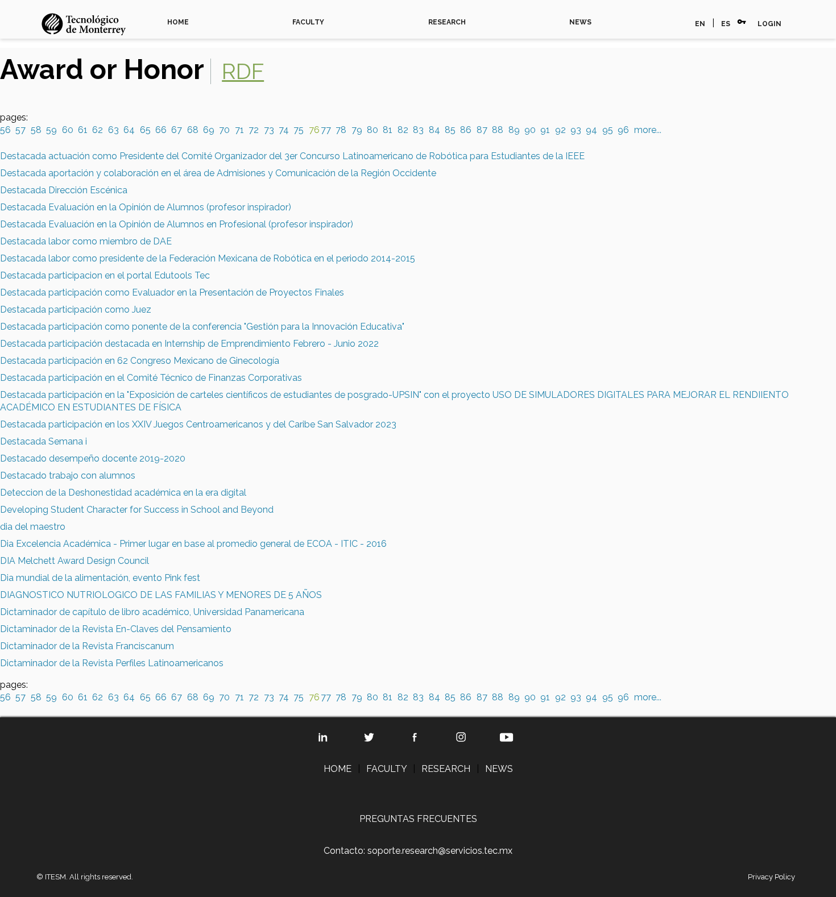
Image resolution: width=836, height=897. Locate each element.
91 (545, 129)
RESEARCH (447, 22)
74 (284, 129)
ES (725, 24)
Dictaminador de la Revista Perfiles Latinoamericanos (112, 663)
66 (161, 129)
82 (403, 129)
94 (591, 129)
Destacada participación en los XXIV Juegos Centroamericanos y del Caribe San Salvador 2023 (198, 424)
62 (97, 129)
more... (647, 129)
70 (224, 129)
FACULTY (308, 22)
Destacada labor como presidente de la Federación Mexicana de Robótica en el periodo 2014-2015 (207, 258)
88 (497, 129)
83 (418, 129)
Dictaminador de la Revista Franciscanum (87, 646)
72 (254, 129)
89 (514, 129)
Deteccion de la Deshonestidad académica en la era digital (123, 492)
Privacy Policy (771, 877)
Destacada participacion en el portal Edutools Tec (105, 275)
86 (465, 129)
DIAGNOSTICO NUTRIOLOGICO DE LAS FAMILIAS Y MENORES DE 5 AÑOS (161, 594)
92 (560, 129)
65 (145, 129)
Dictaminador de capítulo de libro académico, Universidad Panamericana (152, 612)
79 (356, 129)
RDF (243, 71)
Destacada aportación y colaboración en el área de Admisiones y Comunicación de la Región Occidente (218, 173)
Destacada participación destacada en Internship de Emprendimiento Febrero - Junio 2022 (189, 343)
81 (387, 129)
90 (530, 129)
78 (341, 129)
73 (269, 129)
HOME (178, 22)
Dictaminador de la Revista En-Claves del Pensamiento (115, 629)
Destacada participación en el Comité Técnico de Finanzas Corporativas (151, 377)
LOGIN (769, 24)
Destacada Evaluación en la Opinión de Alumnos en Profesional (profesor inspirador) (176, 224)
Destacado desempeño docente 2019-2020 (92, 458)
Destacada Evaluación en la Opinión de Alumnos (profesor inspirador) (145, 207)
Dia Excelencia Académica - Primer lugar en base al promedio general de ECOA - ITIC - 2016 (193, 543)
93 (575, 129)
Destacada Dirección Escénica (63, 190)
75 (298, 129)
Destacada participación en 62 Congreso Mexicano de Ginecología (139, 360)
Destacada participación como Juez (75, 309)
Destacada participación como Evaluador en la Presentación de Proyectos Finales (172, 292)
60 (67, 129)
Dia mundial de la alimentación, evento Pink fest (100, 577)
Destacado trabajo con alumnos (67, 475)
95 (607, 129)
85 (450, 129)
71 (239, 129)
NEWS (580, 22)
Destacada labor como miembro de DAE (86, 241)
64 (129, 129)
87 (482, 129)
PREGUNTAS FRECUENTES (418, 818)
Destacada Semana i (43, 441)
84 (434, 129)
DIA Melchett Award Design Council (74, 560)
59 (51, 129)
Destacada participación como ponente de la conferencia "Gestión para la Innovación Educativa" (202, 326)
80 (372, 129)
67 (176, 129)
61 (83, 129)
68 (192, 129)
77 (326, 129)
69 (208, 129)
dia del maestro (32, 526)
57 (20, 129)
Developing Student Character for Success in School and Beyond (137, 509)
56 (5, 129)
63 (113, 129)
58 (36, 129)
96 (623, 129)
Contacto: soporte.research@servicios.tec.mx (418, 850)
